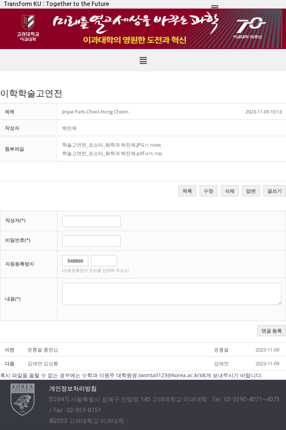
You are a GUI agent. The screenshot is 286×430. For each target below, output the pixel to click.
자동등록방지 (19, 263)
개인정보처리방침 (73, 388)
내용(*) (12, 298)
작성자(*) (15, 220)
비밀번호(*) (17, 240)
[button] (143, 61)
